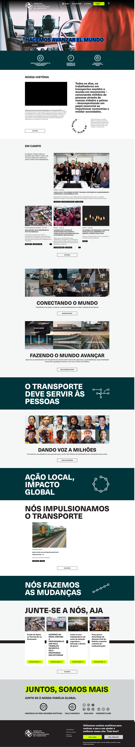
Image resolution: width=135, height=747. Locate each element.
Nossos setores (67, 313)
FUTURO (42, 561)
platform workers (59, 247)
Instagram (88, 709)
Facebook (88, 705)
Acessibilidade (70, 729)
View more (67, 568)
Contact (72, 707)
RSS (92, 709)
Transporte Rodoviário (68, 201)
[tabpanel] (67, 25)
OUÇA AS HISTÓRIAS (67, 460)
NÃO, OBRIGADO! (113, 737)
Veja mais (67, 255)
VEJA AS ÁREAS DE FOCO (67, 369)
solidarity (28, 244)
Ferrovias (35, 561)
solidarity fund (37, 244)
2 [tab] (67, 48)
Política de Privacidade (69, 735)
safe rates (57, 201)
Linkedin (84, 709)
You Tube (92, 705)
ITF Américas (79, 201)
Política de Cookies (71, 732)
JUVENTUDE (68, 247)
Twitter (84, 705)
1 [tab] (65, 48)
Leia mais (35, 45)
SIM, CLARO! (92, 737)
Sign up (43, 707)
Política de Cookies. (88, 744)
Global (85, 241)
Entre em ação (98, 3)
